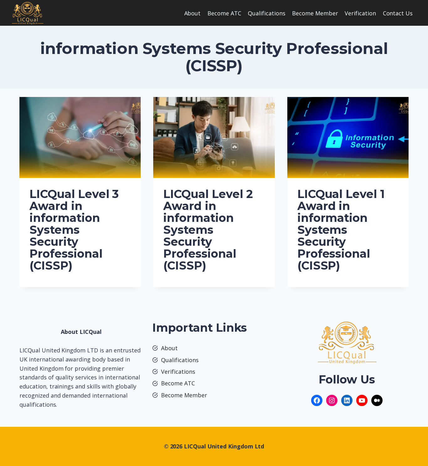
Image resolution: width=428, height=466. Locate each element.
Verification (360, 13)
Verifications (178, 371)
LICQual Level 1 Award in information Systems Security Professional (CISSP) (341, 229)
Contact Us (398, 13)
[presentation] (80, 137)
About (192, 13)
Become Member (315, 13)
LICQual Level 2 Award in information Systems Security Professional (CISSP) (208, 229)
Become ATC (224, 13)
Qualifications (266, 13)
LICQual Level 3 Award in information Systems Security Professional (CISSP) (74, 229)
